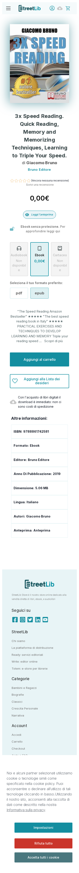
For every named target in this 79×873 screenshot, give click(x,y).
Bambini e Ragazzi (24, 688)
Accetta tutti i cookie (43, 857)
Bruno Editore (38, 460)
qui (57, 231)
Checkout (18, 748)
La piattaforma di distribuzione (32, 647)
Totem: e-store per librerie (30, 668)
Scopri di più (53, 341)
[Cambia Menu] (8, 8)
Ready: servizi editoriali (27, 654)
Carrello (17, 741)
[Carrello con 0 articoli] (71, 8)
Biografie (18, 694)
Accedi (53, 8)
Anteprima (41, 530)
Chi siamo (18, 641)
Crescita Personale (25, 708)
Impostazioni (43, 827)
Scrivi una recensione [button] (40, 184)
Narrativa (18, 715)
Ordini (61, 8)
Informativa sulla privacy (26, 810)
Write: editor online (25, 661)
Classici (17, 701)
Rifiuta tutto (43, 843)
